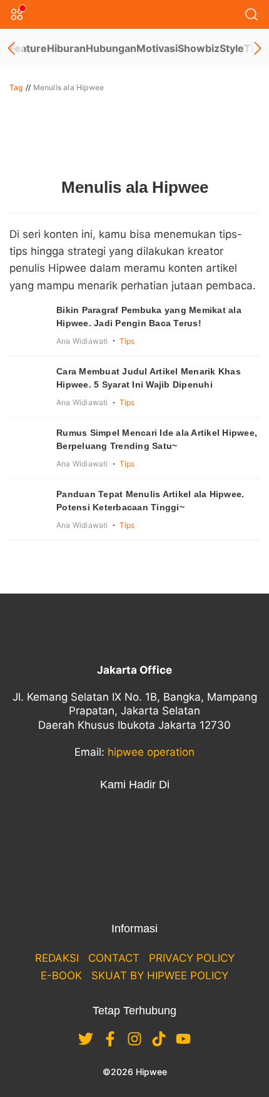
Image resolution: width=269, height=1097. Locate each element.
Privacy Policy (192, 958)
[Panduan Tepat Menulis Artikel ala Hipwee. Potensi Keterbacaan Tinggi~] (28, 506)
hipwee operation (151, 752)
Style (232, 48)
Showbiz (199, 48)
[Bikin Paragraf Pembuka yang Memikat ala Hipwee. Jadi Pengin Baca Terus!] (28, 322)
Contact (114, 958)
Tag (16, 87)
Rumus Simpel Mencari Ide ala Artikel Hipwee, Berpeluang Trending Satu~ (156, 439)
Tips (127, 341)
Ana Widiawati (82, 341)
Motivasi (157, 48)
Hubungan (111, 48)
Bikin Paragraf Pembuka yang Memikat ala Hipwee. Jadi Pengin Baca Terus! (148, 316)
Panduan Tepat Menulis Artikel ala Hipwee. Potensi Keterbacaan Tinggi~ (150, 500)
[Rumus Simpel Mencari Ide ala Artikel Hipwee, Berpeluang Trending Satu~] (28, 445)
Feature (28, 48)
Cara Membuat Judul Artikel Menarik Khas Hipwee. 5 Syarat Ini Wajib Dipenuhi (148, 377)
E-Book (61, 975)
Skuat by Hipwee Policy (159, 975)
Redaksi (57, 958)
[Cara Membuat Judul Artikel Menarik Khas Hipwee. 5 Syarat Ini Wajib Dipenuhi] (28, 384)
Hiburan (66, 48)
